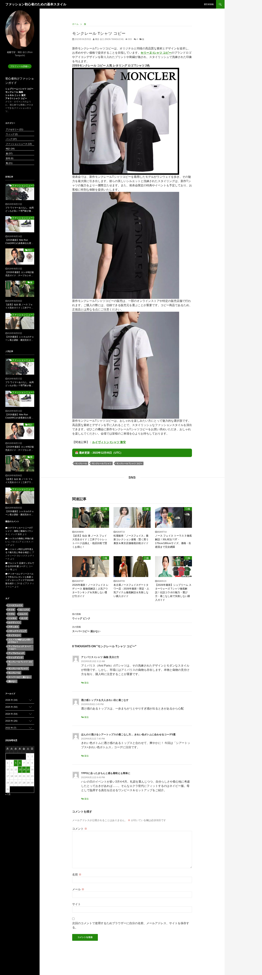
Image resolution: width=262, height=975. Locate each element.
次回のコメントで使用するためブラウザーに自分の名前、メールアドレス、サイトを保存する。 (130, 925)
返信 (86, 683)
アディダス (13, 627)
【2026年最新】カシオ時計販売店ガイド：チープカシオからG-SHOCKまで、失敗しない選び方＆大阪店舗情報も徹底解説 (19, 274)
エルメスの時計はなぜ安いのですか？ (20, 641)
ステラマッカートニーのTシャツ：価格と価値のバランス (19, 531)
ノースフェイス (15, 605)
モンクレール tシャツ (101, 463)
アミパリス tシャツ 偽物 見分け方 (100, 657)
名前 (76, 874)
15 (28, 769)
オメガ (24, 618)
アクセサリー (14, 129)
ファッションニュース (18, 144)
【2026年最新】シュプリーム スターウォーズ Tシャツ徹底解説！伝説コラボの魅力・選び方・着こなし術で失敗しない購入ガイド (173, 592)
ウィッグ (11, 134)
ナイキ (11, 610)
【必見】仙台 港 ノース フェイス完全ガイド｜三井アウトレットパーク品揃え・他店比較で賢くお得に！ (89, 541)
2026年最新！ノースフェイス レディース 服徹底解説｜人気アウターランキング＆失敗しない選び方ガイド (90, 590)
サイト (76, 904)
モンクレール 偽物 (14, 92)
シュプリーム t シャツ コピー (19, 89)
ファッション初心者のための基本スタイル (35, 4)
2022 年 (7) (10, 728)
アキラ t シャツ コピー (16, 98)
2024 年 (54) (11, 714)
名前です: (11, 52)
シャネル (12, 618)
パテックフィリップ (17, 631)
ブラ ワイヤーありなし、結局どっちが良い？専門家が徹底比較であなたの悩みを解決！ (19, 209)
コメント (79, 828)
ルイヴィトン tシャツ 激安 (109, 442)
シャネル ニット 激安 (15, 95)
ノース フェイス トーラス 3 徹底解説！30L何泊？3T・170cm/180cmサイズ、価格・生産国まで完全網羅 (173, 541)
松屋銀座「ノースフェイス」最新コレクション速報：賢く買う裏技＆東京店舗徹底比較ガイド (131, 539)
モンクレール (81, 463)
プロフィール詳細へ (19, 66)
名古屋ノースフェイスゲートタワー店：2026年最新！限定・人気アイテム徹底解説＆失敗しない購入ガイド (131, 590)
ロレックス (24, 610)
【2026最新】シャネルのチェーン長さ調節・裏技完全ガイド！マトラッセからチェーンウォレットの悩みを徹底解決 (19, 339)
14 (24, 769)
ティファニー (14, 635)
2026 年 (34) (11, 700)
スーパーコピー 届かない (86, 629)
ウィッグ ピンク (81, 616)
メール (78, 889)
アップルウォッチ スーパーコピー (19, 647)
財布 (9, 158)
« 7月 (8, 794)
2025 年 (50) (11, 707)
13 (20, 769)
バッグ (11, 139)
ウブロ (11, 614)
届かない (12, 681)
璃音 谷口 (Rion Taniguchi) (109, 39)
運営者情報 (209, 4)
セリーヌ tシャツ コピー (156, 52)
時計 (10, 148)
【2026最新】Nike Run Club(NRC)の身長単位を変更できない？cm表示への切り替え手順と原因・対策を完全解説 (19, 242)
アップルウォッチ (16, 653)
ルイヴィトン (14, 622)
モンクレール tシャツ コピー (129, 463)
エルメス (23, 614)
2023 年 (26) (11, 721)
